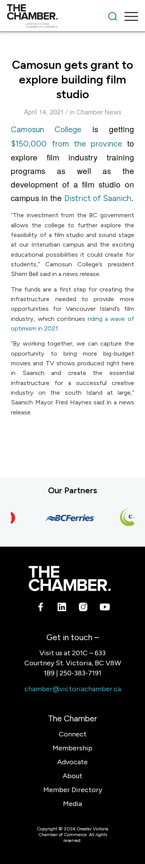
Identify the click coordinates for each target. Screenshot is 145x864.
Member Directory (72, 790)
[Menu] (127, 16)
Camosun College (46, 129)
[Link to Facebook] (40, 608)
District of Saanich (97, 198)
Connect (73, 734)
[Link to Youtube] (104, 608)
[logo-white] (69, 578)
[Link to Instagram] (83, 608)
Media (72, 803)
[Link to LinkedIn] (62, 608)
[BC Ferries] (67, 518)
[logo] (59, 16)
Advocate (72, 762)
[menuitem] (112, 16)
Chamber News (99, 112)
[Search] (112, 16)
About (72, 776)
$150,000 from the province (66, 143)
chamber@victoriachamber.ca (72, 689)
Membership (72, 748)
